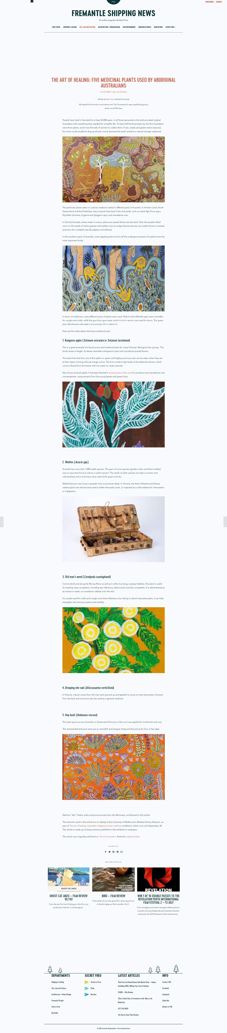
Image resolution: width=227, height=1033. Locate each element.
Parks (92, 988)
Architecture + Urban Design (109, 27)
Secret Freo (170, 27)
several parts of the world (121, 372)
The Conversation (107, 836)
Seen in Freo (158, 27)
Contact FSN (166, 982)
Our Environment (129, 27)
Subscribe (165, 1001)
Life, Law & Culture (119, 91)
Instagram (165, 994)
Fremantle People (144, 27)
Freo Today (56, 27)
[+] (68, 879)
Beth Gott (110, 99)
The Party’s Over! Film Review (128, 1015)
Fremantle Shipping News (113, 14)
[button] (113, 169)
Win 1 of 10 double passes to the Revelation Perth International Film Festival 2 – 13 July (158, 899)
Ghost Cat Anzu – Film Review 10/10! (68, 897)
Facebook (165, 988)
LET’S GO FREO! (123, 1009)
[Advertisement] (113, 54)
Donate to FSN (167, 1007)
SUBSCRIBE (209, 2)
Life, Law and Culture (87, 27)
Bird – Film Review (113, 896)
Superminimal (126, 1028)
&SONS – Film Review (125, 992)
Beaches (93, 994)
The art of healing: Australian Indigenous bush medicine (95, 826)
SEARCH (219, 2)
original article (132, 836)
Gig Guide (55, 1013)
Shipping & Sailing (70, 27)
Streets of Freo (96, 982)
